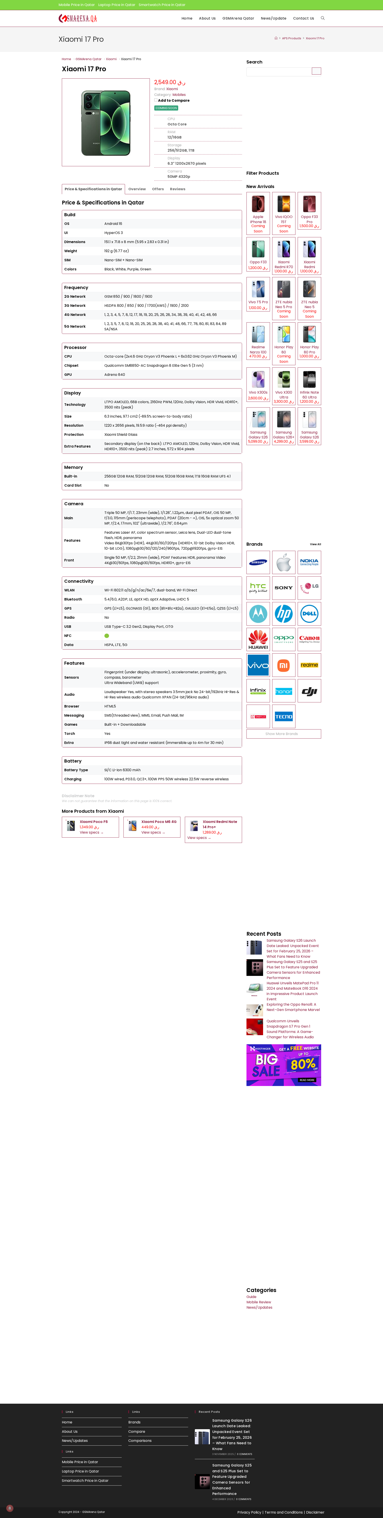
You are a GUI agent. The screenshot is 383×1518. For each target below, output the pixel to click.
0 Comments (244, 1454)
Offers (158, 189)
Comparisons (140, 1440)
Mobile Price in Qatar (77, 4)
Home (67, 1422)
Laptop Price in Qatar (116, 4)
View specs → (92, 832)
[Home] (276, 38)
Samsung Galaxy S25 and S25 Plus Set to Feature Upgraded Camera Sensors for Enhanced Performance (293, 969)
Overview (137, 189)
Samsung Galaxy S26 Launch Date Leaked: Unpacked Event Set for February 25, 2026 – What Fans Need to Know (293, 948)
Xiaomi (116, 811)
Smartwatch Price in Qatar (162, 4)
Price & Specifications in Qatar (93, 189)
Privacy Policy (249, 1512)
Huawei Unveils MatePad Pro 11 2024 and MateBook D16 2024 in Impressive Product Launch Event (293, 991)
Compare (136, 1431)
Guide (251, 1296)
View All (315, 544)
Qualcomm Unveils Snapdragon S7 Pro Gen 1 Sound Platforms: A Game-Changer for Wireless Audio (290, 1029)
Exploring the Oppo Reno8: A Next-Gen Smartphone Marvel (293, 1007)
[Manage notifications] (9, 1508)
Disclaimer (315, 1512)
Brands (134, 1422)
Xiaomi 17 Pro (315, 38)
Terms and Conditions (284, 1512)
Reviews (177, 189)
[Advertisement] (283, 124)
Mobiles (179, 94)
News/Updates (259, 1307)
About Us (70, 1431)
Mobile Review (258, 1302)
